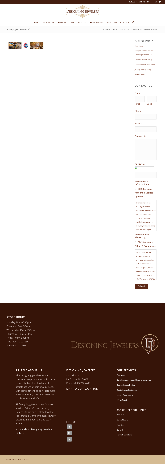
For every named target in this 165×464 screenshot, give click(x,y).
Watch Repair (140, 75)
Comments (140, 136)
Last (149, 103)
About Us (120, 415)
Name (139, 93)
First (137, 103)
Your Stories (121, 425)
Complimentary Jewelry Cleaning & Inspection (144, 53)
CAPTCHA (140, 164)
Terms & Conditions (124, 435)
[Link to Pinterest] (160, 2)
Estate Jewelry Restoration (145, 64)
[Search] (132, 22)
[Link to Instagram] (156, 2)
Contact (120, 430)
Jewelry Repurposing (143, 69)
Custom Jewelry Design (143, 60)
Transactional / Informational (142, 182)
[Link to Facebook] (152, 2)
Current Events (123, 420)
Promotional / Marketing (142, 236)
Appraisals (139, 46)
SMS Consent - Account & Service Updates (144, 192)
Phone (139, 111)
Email (138, 123)
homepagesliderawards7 (18, 29)
